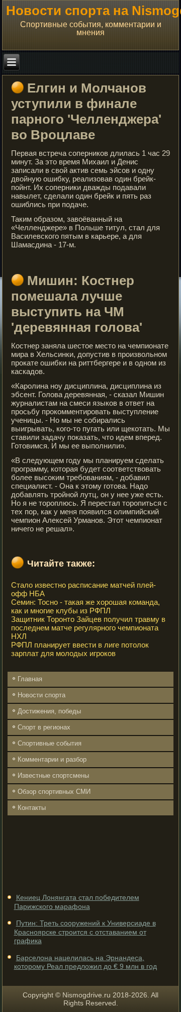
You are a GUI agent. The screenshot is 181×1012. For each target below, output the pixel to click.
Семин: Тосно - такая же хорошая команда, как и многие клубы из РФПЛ (85, 606)
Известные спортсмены (53, 775)
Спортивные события (49, 743)
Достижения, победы (49, 711)
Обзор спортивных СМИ (54, 791)
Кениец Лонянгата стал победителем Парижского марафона (76, 901)
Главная (30, 679)
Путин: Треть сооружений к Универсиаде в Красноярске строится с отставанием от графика (85, 932)
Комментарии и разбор (52, 759)
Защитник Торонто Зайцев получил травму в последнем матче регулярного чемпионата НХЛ (88, 627)
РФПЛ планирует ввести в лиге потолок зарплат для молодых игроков (80, 649)
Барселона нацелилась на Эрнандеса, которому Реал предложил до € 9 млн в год (85, 962)
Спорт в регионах (44, 727)
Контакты (32, 807)
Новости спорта (41, 695)
